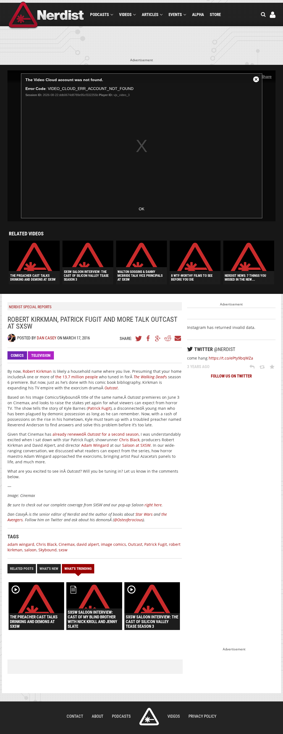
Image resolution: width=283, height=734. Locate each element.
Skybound (47, 549)
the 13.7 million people (76, 376)
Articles (150, 14)
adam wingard (20, 544)
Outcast (111, 387)
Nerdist (46, 15)
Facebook (148, 338)
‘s (150, 376)
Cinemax (67, 544)
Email (177, 338)
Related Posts (21, 569)
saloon (30, 549)
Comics (17, 355)
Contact (75, 716)
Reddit (167, 338)
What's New (49, 569)
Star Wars (144, 514)
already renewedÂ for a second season (96, 434)
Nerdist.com (149, 716)
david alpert (88, 544)
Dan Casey (46, 338)
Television (41, 355)
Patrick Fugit (99, 408)
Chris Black (129, 439)
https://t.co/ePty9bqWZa (231, 358)
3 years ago (198, 366)
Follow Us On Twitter (231, 376)
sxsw (63, 549)
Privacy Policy (202, 716)
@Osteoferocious (128, 519)
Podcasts (99, 14)
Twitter (138, 338)
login (273, 15)
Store (215, 14)
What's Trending (78, 569)
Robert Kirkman (37, 371)
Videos (125, 14)
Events (175, 14)
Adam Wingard (95, 445)
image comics (113, 544)
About (97, 716)
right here (153, 504)
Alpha (198, 14)
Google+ (158, 338)
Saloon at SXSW (136, 445)
